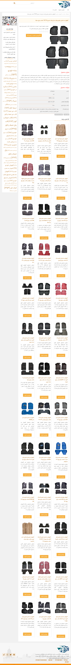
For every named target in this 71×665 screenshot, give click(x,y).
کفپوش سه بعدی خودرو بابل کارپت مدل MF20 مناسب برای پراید (61, 579)
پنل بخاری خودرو (12, 150)
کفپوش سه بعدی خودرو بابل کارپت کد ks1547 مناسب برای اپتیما (61, 380)
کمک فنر (10, 188)
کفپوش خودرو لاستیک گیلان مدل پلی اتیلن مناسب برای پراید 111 (61, 181)
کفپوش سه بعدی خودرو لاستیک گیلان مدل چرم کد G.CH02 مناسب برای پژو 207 (44, 539)
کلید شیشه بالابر (8, 185)
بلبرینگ (9, 78)
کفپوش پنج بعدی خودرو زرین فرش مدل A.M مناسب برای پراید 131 (61, 499)
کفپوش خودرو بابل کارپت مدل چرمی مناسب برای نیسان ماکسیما (27, 539)
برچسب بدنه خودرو (11, 70)
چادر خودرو (7, 158)
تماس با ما (55, 10)
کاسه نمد (13, 160)
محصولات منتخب (65, 14)
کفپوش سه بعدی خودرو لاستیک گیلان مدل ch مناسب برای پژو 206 (44, 141)
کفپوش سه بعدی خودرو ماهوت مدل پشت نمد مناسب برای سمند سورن (44, 380)
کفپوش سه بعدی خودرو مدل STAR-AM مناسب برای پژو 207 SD (27, 499)
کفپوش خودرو (58, 14)
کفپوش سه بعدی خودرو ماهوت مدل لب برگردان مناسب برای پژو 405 (27, 181)
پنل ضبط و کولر (11, 154)
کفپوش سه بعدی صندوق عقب (10, 174)
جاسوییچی (14, 81)
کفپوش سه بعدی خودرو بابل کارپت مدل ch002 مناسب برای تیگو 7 (61, 619)
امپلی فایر (9, 63)
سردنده (9, 98)
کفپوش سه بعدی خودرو (58, 114)
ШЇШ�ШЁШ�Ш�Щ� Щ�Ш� (44, 660)
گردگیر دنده (13, 191)
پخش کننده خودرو (12, 147)
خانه (68, 10)
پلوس (5, 147)
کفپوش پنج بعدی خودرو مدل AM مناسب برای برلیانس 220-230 (28, 260)
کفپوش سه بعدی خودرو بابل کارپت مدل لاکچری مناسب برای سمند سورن (27, 340)
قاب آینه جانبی (11, 104)
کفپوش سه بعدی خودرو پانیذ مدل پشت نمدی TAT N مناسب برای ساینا (52, 20)
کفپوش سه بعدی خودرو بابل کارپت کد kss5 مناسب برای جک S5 (45, 220)
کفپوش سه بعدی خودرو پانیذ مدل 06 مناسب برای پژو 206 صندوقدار (62, 459)
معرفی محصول (61, 10)
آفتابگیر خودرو (11, 61)
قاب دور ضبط (10, 111)
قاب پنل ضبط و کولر (11, 125)
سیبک (12, 101)
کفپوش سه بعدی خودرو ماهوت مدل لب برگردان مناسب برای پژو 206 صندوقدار (44, 579)
